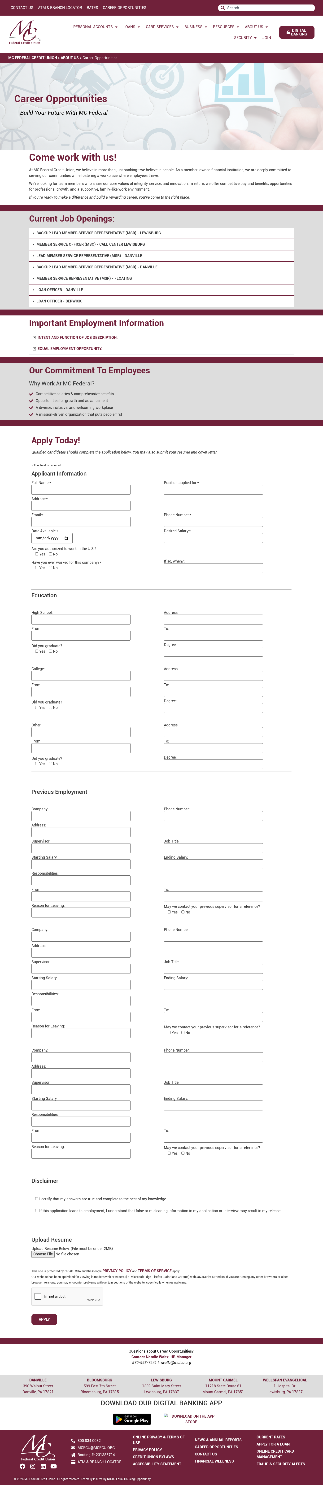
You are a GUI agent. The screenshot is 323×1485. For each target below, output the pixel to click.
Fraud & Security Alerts (281, 1464)
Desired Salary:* (177, 531)
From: (36, 629)
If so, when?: (174, 561)
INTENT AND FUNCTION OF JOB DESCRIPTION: (78, 337)
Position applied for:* (181, 483)
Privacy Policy (116, 1271)
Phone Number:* (177, 515)
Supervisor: (40, 841)
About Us (254, 27)
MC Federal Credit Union (32, 58)
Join (266, 37)
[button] (161, 233)
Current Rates (271, 1437)
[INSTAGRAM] (33, 1466)
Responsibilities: (45, 874)
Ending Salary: (176, 858)
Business (193, 27)
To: (166, 629)
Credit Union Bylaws (153, 1457)
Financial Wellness (214, 1461)
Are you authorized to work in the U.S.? (63, 549)
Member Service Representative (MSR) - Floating (84, 278)
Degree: (170, 645)
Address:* (39, 499)
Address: (171, 613)
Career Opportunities (124, 7)
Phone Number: (177, 809)
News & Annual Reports (218, 1440)
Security (243, 37)
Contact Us (22, 7)
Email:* (37, 515)
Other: (36, 725)
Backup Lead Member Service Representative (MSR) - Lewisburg (98, 233)
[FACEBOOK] (22, 1466)
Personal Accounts (93, 27)
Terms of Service (155, 1271)
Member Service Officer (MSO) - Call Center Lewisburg (90, 244)
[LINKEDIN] (43, 1466)
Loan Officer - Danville (59, 290)
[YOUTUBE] (54, 1466)
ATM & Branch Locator (60, 7)
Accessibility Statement (157, 1464)
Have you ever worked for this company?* (66, 562)
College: (38, 669)
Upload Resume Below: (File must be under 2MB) (72, 1249)
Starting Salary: (44, 858)
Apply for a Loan (273, 1444)
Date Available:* (44, 531)
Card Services (160, 27)
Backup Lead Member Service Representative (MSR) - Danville (96, 267)
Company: (39, 809)
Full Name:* (41, 483)
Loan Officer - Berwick (59, 301)
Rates (92, 7)
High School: (42, 613)
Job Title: (171, 841)
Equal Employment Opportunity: (70, 348)
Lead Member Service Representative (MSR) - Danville (89, 255)
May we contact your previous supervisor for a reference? (212, 906)
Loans (129, 27)
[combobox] (266, 7)
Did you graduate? (46, 646)
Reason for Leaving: (48, 906)
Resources (223, 27)
